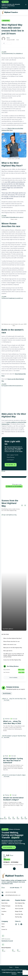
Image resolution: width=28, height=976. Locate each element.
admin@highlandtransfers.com (12, 895)
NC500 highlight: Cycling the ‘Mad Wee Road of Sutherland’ (13, 761)
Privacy (17, 967)
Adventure (6, 20)
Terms (10, 967)
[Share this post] (4, 43)
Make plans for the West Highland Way (12, 647)
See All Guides (7, 693)
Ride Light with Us (7, 650)
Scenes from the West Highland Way (12, 659)
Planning (7, 795)
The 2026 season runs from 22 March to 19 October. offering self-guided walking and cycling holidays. (13, 655)
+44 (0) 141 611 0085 (10, 892)
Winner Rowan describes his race (11, 641)
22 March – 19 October (10, 862)
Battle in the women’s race (9, 644)
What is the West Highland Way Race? (12, 638)
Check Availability (13, 677)
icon (14, 868)
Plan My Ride (9, 464)
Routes (6, 755)
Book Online (5, 7)
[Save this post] (9, 43)
